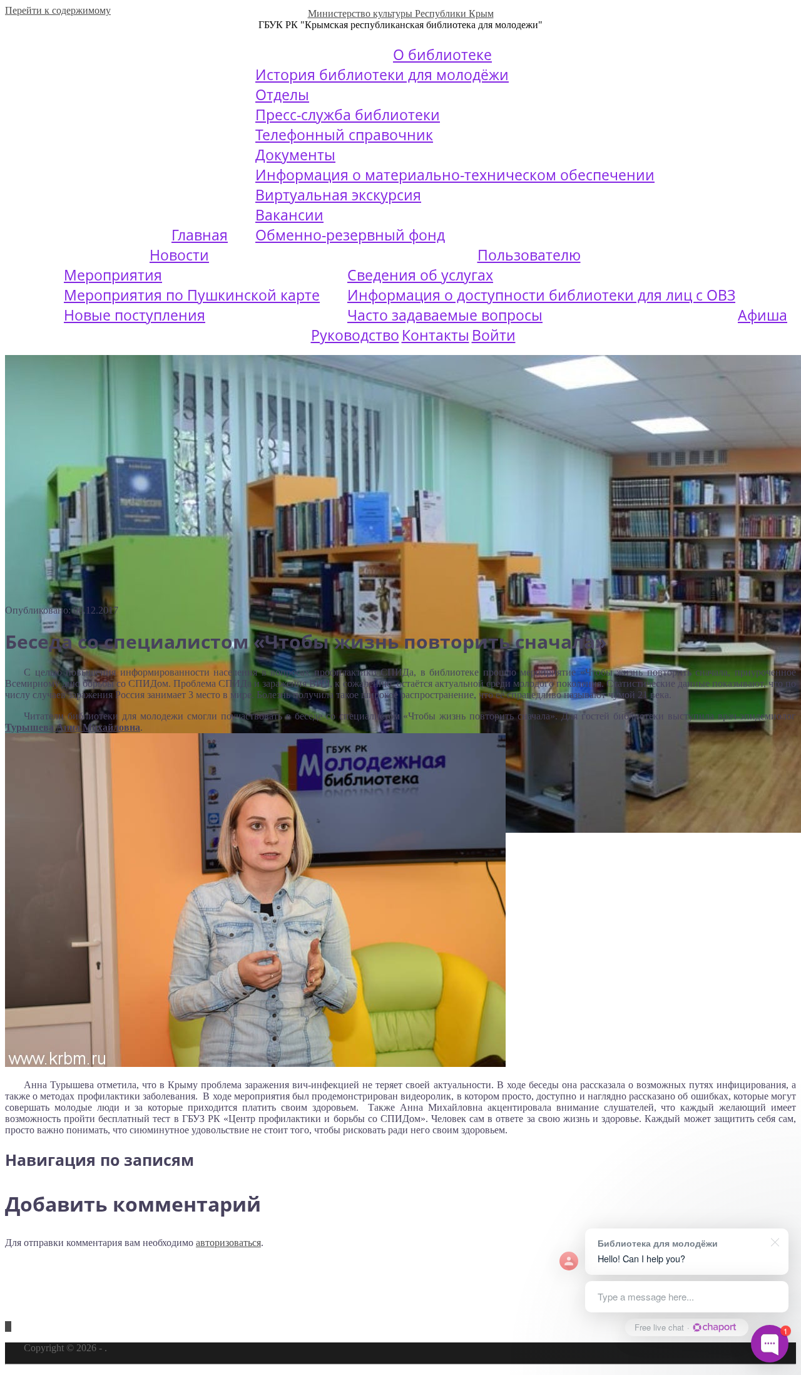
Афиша (762, 315)
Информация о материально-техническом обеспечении (455, 175)
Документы (295, 155)
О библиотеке (442, 54)
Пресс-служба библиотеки (347, 115)
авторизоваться (228, 1242)
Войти (494, 335)
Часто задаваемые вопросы (445, 315)
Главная (199, 235)
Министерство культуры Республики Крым (401, 13)
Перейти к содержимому (58, 10)
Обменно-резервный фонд (350, 235)
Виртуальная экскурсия (338, 195)
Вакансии (289, 215)
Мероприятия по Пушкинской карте (192, 295)
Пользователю (529, 255)
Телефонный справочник (344, 135)
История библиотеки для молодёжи (382, 74)
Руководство (355, 335)
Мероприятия (113, 275)
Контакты (435, 335)
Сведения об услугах (420, 275)
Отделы (282, 95)
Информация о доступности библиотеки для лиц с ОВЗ (541, 295)
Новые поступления (134, 315)
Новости (179, 255)
